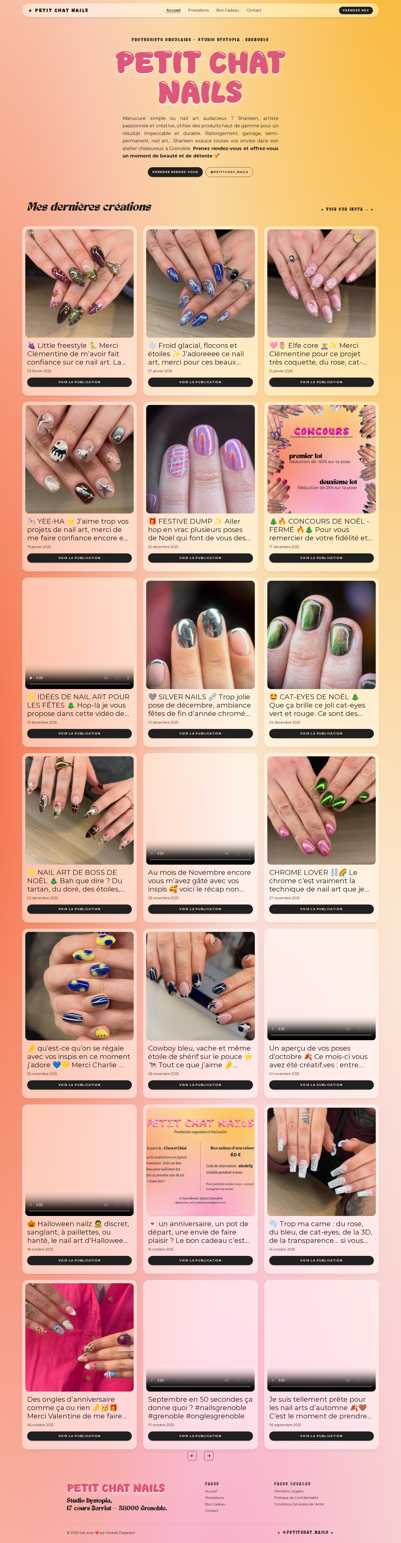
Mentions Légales (288, 1491)
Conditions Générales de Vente (299, 1504)
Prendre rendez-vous (175, 172)
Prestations (198, 10)
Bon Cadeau (227, 10)
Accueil (173, 10)
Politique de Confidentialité (296, 1498)
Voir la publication (79, 382)
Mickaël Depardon (120, 1533)
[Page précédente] (192, 1455)
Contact (254, 10)
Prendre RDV (356, 10)
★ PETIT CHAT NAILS (58, 10)
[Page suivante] (208, 1455)
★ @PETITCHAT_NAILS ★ (306, 1532)
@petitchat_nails (229, 172)
